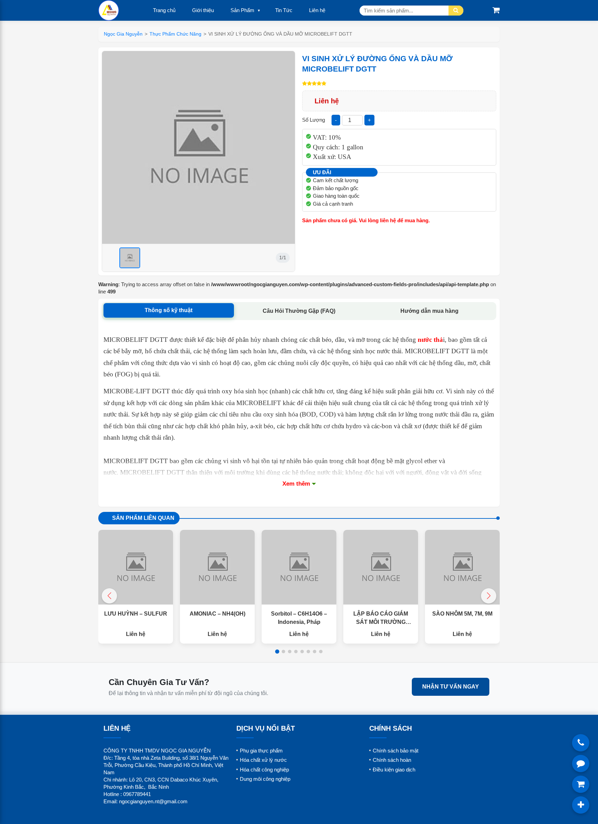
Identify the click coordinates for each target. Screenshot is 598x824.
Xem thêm (296, 483)
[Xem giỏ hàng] (496, 10)
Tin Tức (283, 10)
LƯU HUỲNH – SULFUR (135, 614)
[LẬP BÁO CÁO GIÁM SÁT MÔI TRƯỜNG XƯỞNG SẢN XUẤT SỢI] (380, 567)
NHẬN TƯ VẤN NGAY (450, 687)
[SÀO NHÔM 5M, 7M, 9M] (462, 567)
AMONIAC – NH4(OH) (217, 614)
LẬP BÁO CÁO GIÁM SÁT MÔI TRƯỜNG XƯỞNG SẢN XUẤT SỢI (381, 622)
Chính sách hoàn (392, 760)
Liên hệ (317, 10)
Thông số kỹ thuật (168, 310)
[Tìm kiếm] (455, 11)
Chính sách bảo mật (395, 750)
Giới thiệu (203, 10)
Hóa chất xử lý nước (263, 760)
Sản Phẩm (242, 10)
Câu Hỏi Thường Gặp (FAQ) (299, 311)
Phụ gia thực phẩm (261, 750)
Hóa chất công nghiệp (264, 769)
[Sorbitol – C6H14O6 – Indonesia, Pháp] (299, 567)
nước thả (430, 339)
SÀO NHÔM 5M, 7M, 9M (462, 614)
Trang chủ (164, 10)
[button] (488, 595)
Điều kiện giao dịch (394, 769)
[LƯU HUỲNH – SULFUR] (135, 567)
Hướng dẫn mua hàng (429, 311)
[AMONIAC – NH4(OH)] (217, 567)
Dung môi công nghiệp (265, 779)
